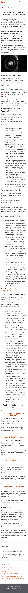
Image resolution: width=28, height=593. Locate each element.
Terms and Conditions (12, 588)
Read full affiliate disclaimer (13, 9)
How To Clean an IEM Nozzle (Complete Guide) (13, 567)
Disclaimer (17, 586)
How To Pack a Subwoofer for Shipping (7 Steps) (13, 576)
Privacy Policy (11, 586)
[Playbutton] (5, 2)
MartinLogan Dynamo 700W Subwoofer (14, 414)
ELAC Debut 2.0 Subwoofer (14, 461)
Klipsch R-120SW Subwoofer (14, 437)
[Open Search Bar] (19, 2)
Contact (20, 588)
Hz (2, 94)
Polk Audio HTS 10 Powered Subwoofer (14, 487)
